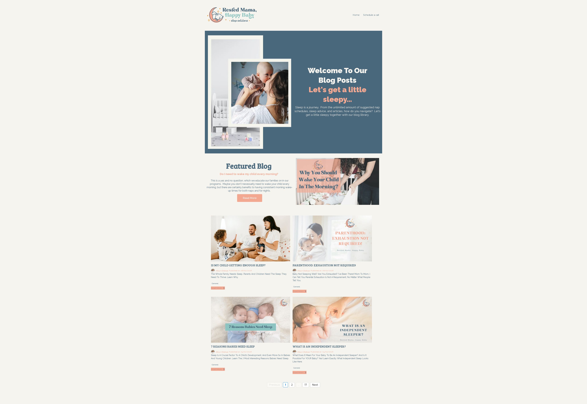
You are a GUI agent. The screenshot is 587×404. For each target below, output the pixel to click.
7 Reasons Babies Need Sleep (233, 346)
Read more (216, 288)
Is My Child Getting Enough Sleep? (238, 265)
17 (306, 384)
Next (315, 384)
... (298, 384)
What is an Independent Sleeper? (319, 346)
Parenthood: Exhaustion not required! (324, 265)
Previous (274, 384)
